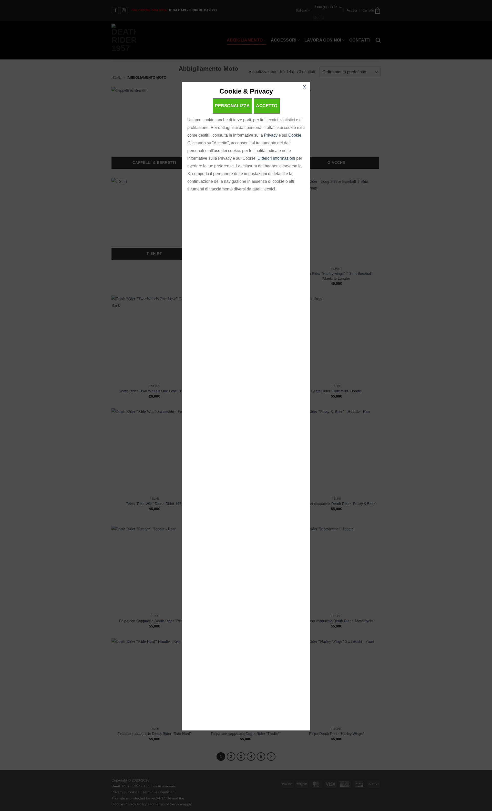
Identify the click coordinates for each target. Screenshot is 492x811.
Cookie (294, 135)
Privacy (271, 135)
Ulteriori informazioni (276, 158)
